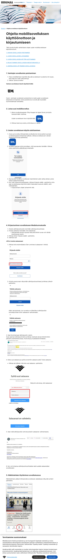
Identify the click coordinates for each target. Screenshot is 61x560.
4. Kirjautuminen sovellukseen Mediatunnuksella (23, 62)
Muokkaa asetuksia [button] (39, 557)
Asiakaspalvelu (30, 14)
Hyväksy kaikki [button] (52, 557)
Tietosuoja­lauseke (12, 557)
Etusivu (3, 28)
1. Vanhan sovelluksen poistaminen (18, 52)
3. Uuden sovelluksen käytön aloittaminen (20, 59)
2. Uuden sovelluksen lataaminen (17, 56)
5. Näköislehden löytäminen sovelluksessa (20, 66)
